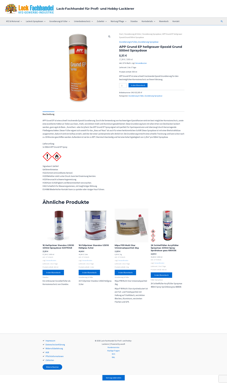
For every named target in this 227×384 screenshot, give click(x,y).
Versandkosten (141, 63)
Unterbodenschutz (82, 21)
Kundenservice (113, 347)
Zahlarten (50, 360)
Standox (134, 21)
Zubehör (100, 21)
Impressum (50, 340)
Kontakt (175, 21)
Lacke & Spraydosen (34, 21)
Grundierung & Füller (58, 21)
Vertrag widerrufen (113, 378)
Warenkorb (163, 21)
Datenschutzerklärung (55, 344)
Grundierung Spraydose (151, 34)
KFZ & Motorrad (13, 21)
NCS (113, 354)
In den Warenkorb (138, 85)
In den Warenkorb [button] (53, 272)
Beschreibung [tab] (48, 114)
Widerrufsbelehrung (54, 348)
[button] (222, 21)
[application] (21, 21)
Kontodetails (147, 21)
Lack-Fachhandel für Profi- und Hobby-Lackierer (95, 9)
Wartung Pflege (117, 21)
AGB (47, 352)
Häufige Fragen (113, 350)
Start (121, 34)
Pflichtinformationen (54, 356)
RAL (113, 357)
